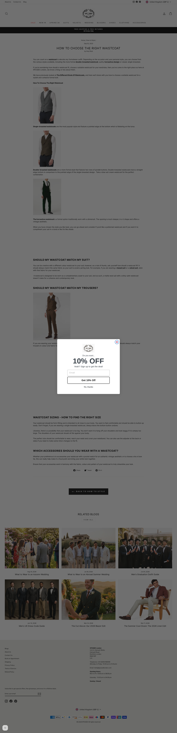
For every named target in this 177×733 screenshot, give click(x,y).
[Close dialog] (117, 342)
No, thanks (88, 387)
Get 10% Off (88, 380)
